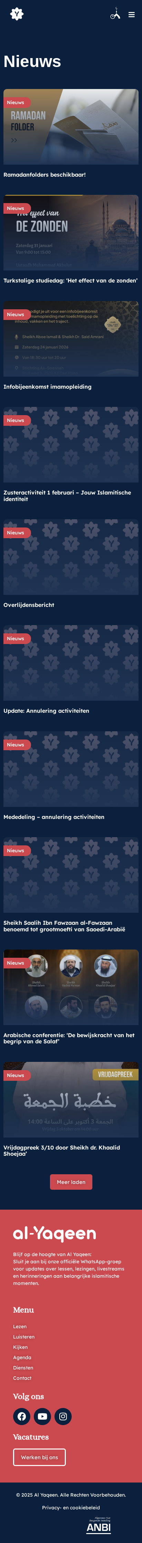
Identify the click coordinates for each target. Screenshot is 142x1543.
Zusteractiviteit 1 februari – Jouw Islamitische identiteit (67, 495)
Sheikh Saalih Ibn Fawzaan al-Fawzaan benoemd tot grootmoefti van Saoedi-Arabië (64, 925)
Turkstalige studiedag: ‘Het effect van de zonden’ (70, 280)
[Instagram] (63, 1416)
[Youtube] (42, 1416)
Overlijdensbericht (28, 604)
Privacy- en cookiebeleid (71, 1508)
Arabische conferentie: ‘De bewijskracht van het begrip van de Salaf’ (68, 1038)
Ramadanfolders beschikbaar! (44, 174)
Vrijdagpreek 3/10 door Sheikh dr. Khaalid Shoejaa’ (61, 1150)
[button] (71, 1182)
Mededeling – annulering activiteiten (53, 816)
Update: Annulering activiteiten (46, 710)
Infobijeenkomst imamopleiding (47, 386)
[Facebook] (21, 1416)
